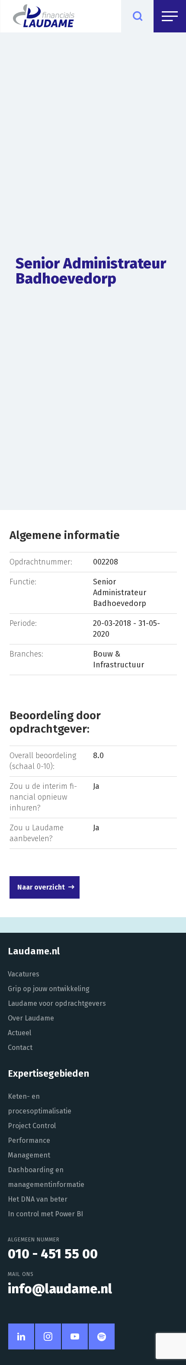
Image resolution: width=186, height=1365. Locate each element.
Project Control (32, 1126)
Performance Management (29, 1147)
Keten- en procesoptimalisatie (39, 1103)
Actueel (19, 1033)
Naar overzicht (41, 887)
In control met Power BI (45, 1214)
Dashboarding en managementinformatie (46, 1177)
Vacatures (23, 974)
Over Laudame (31, 1018)
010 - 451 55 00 (53, 1254)
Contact (20, 1047)
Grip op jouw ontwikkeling (49, 989)
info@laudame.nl (60, 1289)
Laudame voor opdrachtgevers (57, 1003)
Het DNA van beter (37, 1199)
